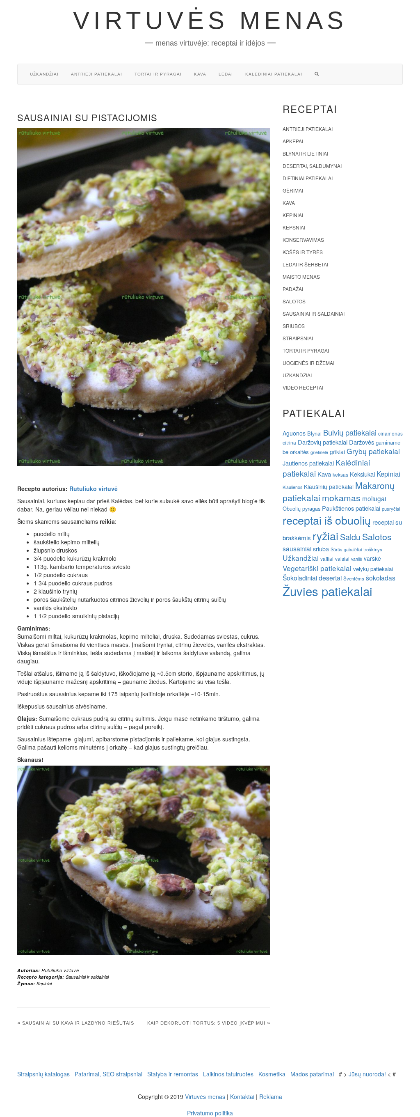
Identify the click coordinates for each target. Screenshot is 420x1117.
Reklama (270, 1096)
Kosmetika (271, 1074)
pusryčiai (391, 508)
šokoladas (380, 577)
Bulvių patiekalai (350, 432)
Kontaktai (242, 1096)
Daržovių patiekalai (322, 442)
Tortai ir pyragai (158, 74)
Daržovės (361, 442)
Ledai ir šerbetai (305, 264)
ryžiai (325, 536)
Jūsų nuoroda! (367, 1074)
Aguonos (294, 433)
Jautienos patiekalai (308, 463)
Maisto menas (301, 276)
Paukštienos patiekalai (351, 508)
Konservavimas (303, 239)
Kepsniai (294, 227)
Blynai (314, 433)
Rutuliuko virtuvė (93, 488)
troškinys (372, 549)
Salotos (294, 301)
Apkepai (293, 141)
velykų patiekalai (373, 569)
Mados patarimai (312, 1074)
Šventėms (353, 578)
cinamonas (390, 433)
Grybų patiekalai (373, 451)
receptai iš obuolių (327, 520)
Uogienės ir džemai (308, 362)
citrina (289, 442)
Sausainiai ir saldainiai (87, 977)
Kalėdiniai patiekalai (273, 74)
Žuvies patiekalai (327, 590)
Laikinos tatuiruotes (228, 1074)
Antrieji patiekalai (96, 74)
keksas (340, 474)
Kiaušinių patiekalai (329, 486)
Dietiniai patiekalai (308, 177)
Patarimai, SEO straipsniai (108, 1074)
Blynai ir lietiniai (305, 153)
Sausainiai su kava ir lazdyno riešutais (78, 1023)
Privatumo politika (210, 1113)
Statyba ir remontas (172, 1074)
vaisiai (342, 558)
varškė (372, 558)
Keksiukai (362, 474)
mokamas (341, 497)
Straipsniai (298, 338)
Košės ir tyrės (303, 251)
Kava (200, 74)
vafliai (326, 558)
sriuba (321, 549)
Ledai (226, 74)
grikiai (337, 451)
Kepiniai (44, 983)
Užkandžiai (44, 74)
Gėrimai (293, 190)
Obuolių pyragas (301, 508)
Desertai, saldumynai (312, 165)
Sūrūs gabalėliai (346, 549)
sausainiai (297, 548)
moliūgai (374, 498)
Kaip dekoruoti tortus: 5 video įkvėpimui (206, 1023)
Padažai (293, 288)
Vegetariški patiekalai (317, 568)
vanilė (356, 559)
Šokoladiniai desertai (312, 577)
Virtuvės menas (210, 20)
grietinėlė (319, 452)
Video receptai (303, 387)
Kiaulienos (292, 487)
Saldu (350, 537)
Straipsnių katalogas (43, 1074)
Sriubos (294, 325)
